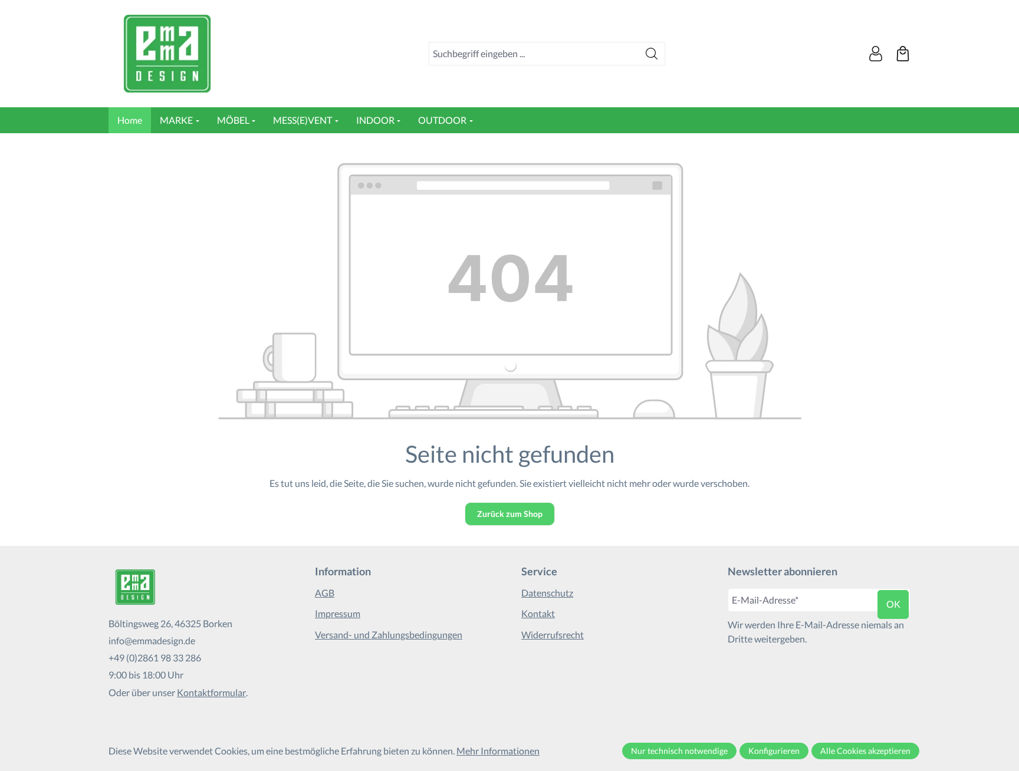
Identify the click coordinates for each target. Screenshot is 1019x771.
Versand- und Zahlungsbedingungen (388, 634)
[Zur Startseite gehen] (167, 54)
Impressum (337, 613)
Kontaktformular (211, 692)
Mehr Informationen (498, 750)
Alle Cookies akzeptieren (865, 751)
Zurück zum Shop (510, 514)
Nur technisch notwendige (679, 751)
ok (893, 603)
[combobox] (534, 53)
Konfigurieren (774, 751)
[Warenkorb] (902, 53)
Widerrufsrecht (552, 634)
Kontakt (538, 613)
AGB (324, 592)
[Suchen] (652, 53)
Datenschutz (547, 592)
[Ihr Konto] (875, 53)
